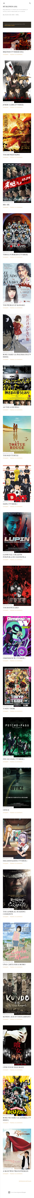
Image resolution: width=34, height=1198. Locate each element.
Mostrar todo (10, 25)
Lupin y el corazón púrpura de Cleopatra (14, 555)
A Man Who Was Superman (15, 1171)
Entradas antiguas (25, 1181)
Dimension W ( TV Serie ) (14, 658)
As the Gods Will (11, 407)
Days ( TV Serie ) (10, 504)
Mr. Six (6, 204)
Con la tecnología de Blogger (18, 1192)
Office (6, 810)
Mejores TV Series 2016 (13, 52)
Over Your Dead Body (13, 1067)
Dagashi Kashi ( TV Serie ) (15, 861)
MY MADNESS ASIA (10, 6)
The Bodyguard (11, 607)
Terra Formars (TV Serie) (15, 254)
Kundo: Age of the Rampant (17, 1016)
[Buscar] (30, 3)
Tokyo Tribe (9, 708)
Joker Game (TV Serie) (13, 105)
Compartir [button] (6, 54)
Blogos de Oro (9, 15)
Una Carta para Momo (14, 964)
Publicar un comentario (16, 54)
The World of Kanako (14, 305)
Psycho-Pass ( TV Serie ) (13, 759)
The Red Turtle (10, 455)
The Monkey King (11, 154)
